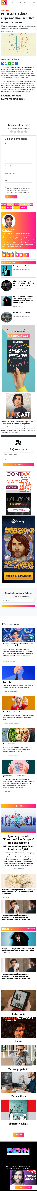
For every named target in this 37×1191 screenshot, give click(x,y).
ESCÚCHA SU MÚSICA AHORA (23, 1187)
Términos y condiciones (25, 1166)
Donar (24, 1168)
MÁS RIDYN (18, 1135)
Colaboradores (11, 1168)
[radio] (11, 132)
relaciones (16, 207)
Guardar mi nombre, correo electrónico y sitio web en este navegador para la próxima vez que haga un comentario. (19, 190)
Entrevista (10, 204)
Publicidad (15, 1166)
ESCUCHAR (18, 436)
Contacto (18, 1168)
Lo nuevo (32, 2)
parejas (3, 207)
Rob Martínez (9, 31)
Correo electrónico (11, 173)
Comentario (9, 144)
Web (6, 181)
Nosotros (8, 1166)
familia (17, 204)
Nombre (8, 166)
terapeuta (23, 207)
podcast (9, 207)
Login (28, 1168)
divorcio (3, 204)
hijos (31, 204)
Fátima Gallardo (6, 83)
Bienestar (5, 11)
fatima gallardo (24, 204)
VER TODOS (31, 929)
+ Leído (25, 2)
